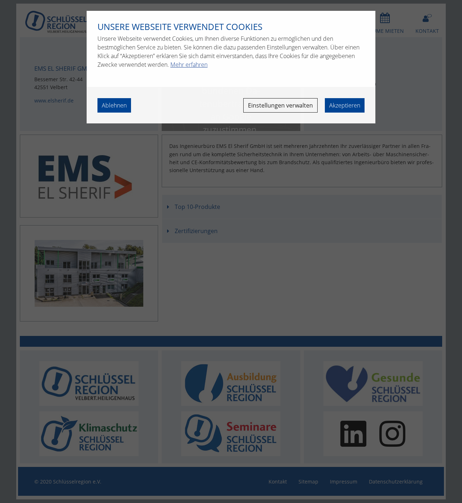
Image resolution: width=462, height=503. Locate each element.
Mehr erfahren (189, 65)
